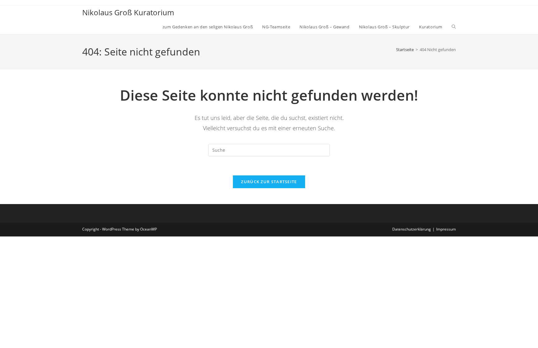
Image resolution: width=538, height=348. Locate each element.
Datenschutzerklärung (411, 229)
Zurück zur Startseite (269, 181)
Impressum (446, 229)
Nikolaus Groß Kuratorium (128, 12)
